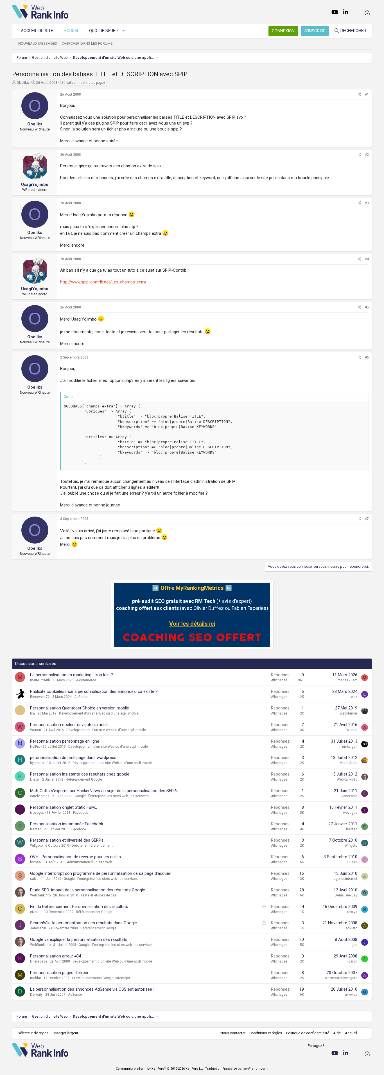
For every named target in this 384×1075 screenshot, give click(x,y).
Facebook (80, 813)
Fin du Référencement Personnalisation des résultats (79, 906)
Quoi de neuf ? (104, 30)
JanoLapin (349, 796)
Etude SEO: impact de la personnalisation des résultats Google (87, 890)
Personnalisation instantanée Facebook (66, 823)
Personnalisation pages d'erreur (59, 972)
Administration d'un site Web (89, 862)
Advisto (351, 928)
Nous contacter (232, 1033)
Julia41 (351, 862)
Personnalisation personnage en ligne (64, 741)
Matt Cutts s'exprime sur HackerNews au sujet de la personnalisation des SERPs (104, 790)
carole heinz (39, 796)
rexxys (352, 912)
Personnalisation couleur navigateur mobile (70, 724)
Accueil (351, 1033)
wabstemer (348, 713)
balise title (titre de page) (85, 83)
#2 (367, 155)
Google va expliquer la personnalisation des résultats (78, 939)
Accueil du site (37, 30)
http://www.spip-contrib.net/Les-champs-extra (103, 282)
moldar (35, 978)
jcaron (352, 961)
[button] (123, 31)
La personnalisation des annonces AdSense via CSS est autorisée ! (92, 989)
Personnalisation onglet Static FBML (63, 807)
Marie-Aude (348, 763)
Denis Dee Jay (346, 895)
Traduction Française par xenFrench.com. (236, 1069)
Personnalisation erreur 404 (55, 956)
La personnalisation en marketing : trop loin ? (71, 674)
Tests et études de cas (99, 895)
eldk (354, 697)
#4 (367, 259)
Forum (71, 30)
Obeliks (23, 82)
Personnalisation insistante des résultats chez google (79, 774)
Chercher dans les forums (87, 43)
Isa (32, 713)
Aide (337, 1033)
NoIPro (35, 747)
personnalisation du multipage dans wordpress (73, 757)
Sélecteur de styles (33, 1033)
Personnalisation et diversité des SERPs (66, 840)
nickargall (349, 747)
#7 (367, 519)
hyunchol (37, 763)
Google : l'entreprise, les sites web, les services (112, 796)
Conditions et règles (265, 1033)
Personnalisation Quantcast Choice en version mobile (79, 708)
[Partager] (359, 94)
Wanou (35, 730)
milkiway (350, 995)
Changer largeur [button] (65, 1033)
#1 (367, 94)
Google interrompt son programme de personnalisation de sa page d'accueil (100, 873)
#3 (367, 203)
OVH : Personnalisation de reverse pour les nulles (75, 856)
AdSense (81, 697)
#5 (367, 307)
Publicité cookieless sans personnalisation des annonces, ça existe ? (94, 691)
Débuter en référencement (92, 846)
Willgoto (36, 846)
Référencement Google (84, 779)
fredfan (35, 829)
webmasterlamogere (341, 978)
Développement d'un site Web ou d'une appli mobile (99, 713)
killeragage (38, 961)
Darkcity (36, 995)
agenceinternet (345, 879)
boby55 (35, 862)
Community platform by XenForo (160, 1069)
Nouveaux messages (37, 43)
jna (355, 945)
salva (34, 879)
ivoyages (37, 813)
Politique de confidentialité (307, 1033)
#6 (367, 357)
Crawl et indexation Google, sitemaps (101, 978)
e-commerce (86, 680)
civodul (35, 912)
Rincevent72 (40, 697)
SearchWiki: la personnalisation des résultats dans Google (83, 922)
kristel (35, 779)
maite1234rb (40, 680)
